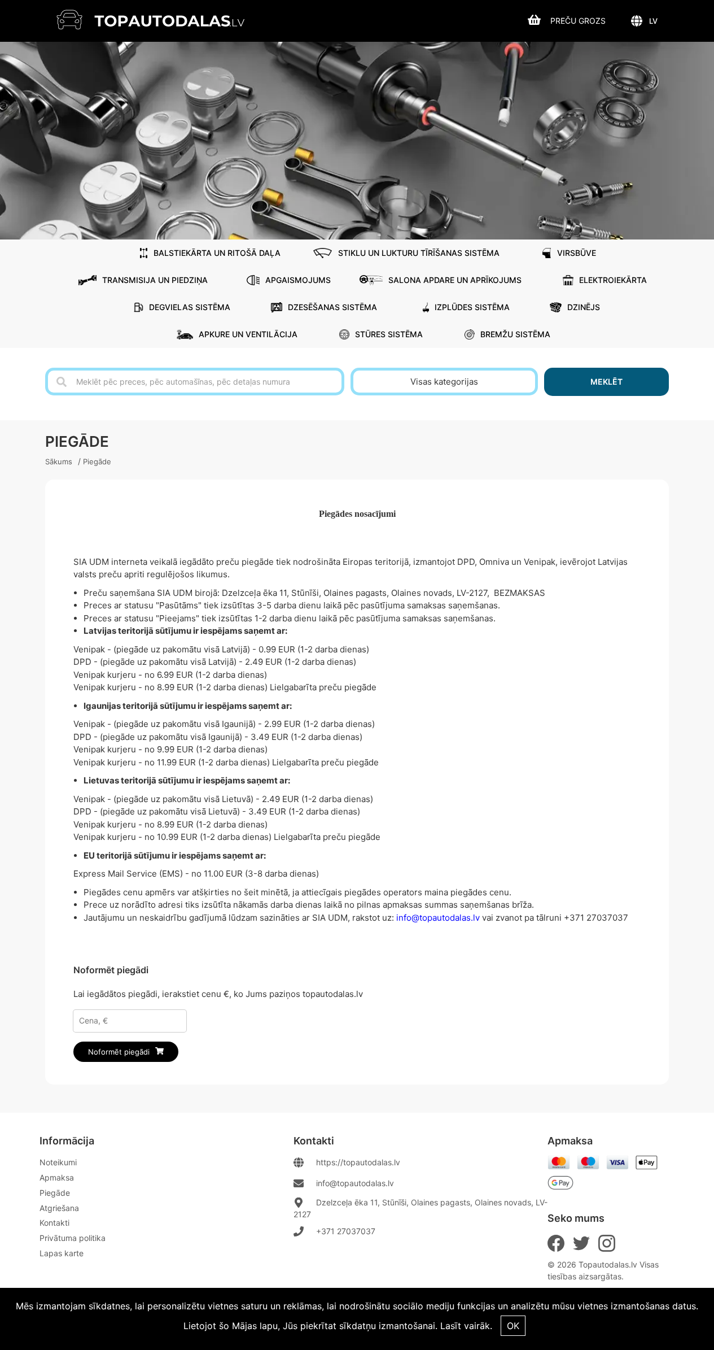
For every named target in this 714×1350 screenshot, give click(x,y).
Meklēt (606, 381)
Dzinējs (583, 307)
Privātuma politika (73, 1238)
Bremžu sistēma (515, 334)
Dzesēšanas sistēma (332, 307)
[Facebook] (555, 1243)
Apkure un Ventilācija (248, 334)
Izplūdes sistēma (472, 307)
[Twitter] (581, 1243)
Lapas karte (62, 1253)
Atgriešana (59, 1208)
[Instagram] (606, 1243)
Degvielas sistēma (189, 307)
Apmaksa (57, 1177)
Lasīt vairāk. (466, 1325)
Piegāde (97, 461)
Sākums (58, 461)
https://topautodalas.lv (358, 1162)
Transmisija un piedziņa (155, 280)
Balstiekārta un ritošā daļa (217, 253)
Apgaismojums (298, 280)
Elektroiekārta (613, 280)
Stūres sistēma (389, 334)
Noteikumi (58, 1162)
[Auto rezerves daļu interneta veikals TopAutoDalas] (158, 19)
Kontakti (54, 1222)
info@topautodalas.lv (355, 1183)
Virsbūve (576, 253)
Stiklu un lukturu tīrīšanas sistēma (419, 253)
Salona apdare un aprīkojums (455, 280)
